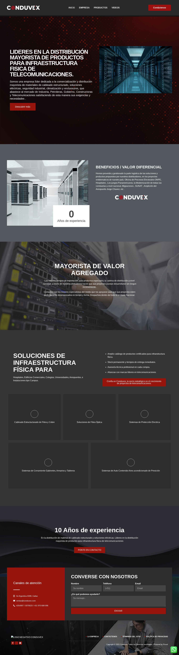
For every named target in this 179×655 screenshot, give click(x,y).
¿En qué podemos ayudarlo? (85, 594)
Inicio (72, 8)
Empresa (84, 8)
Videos (116, 8)
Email (138, 583)
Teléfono (107, 583)
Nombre (75, 583)
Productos (100, 8)
